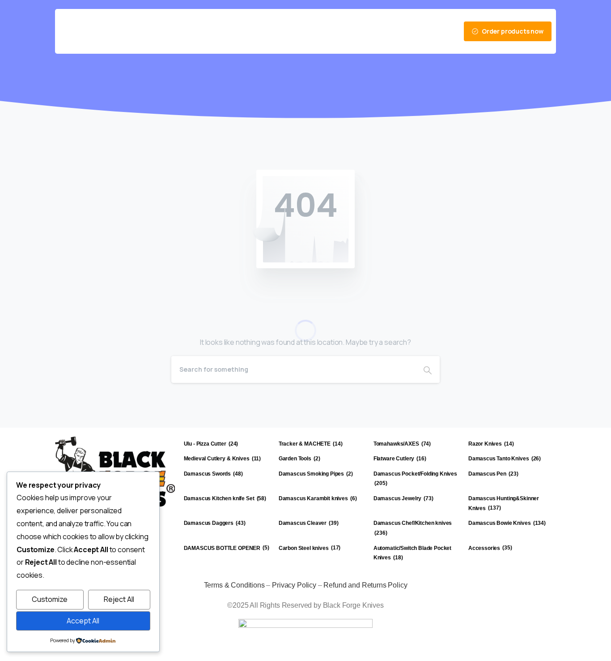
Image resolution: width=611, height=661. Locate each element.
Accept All (83, 621)
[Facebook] (356, 31)
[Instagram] (387, 31)
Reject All (119, 599)
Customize (50, 599)
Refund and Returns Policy (365, 585)
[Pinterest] (371, 31)
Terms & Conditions (234, 585)
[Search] (428, 369)
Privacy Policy (294, 585)
